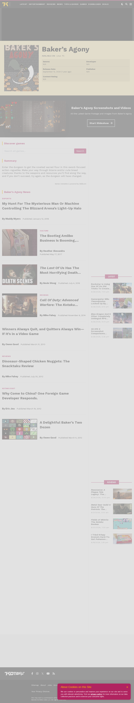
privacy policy (96, 694)
